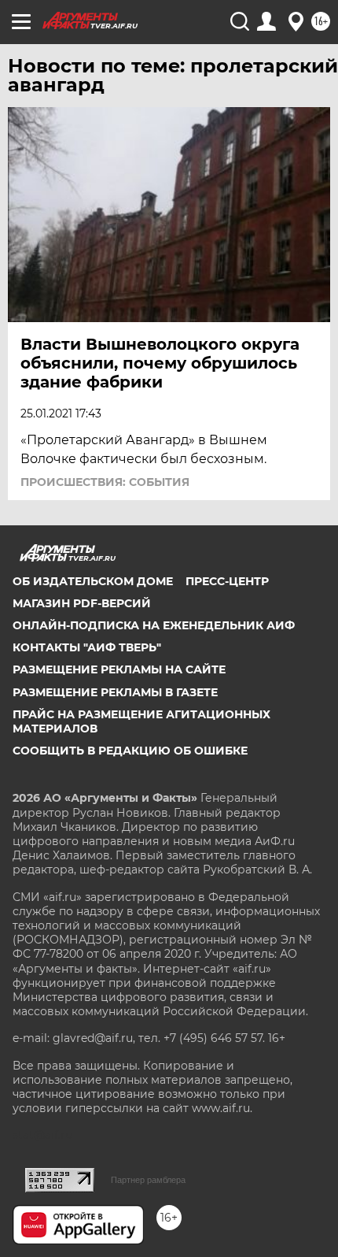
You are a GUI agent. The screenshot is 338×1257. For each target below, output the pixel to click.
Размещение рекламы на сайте (119, 669)
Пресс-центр (227, 581)
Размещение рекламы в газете (115, 692)
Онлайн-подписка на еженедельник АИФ (154, 625)
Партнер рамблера (148, 1180)
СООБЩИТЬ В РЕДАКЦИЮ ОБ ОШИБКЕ (130, 750)
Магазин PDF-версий (82, 603)
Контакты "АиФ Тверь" (87, 647)
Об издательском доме (93, 581)
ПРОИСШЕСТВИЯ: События (104, 482)
